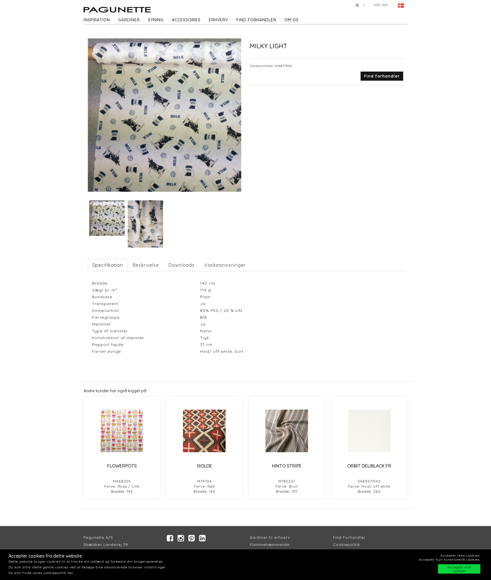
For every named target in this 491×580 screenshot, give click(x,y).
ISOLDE (204, 466)
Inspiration (97, 19)
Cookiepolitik (346, 544)
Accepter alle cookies (459, 569)
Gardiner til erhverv (270, 537)
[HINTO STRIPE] (286, 431)
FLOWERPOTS (122, 466)
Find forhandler (256, 19)
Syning (156, 19)
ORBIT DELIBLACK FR (369, 466)
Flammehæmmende (270, 544)
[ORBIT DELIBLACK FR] (369, 431)
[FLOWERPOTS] (121, 431)
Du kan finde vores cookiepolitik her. (41, 573)
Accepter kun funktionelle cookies (449, 559)
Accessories (186, 19)
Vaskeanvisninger (225, 265)
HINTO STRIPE (286, 466)
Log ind (380, 5)
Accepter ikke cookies (460, 555)
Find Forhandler (349, 537)
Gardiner (129, 19)
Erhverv (218, 19)
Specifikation (107, 265)
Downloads (181, 265)
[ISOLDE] (204, 431)
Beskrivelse (146, 265)
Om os (291, 19)
